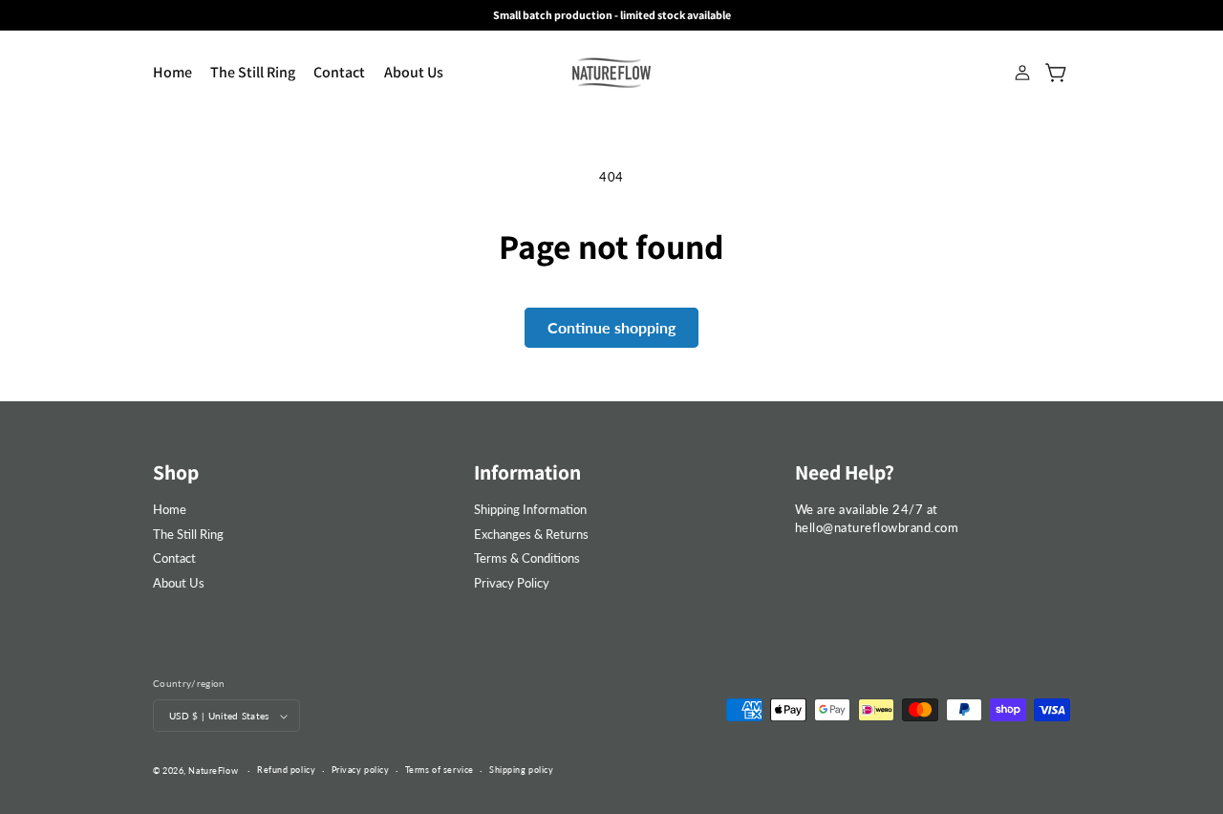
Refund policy (286, 769)
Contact (174, 558)
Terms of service (439, 769)
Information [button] (527, 472)
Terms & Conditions (527, 558)
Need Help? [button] (844, 472)
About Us (178, 582)
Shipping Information (530, 509)
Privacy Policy (511, 582)
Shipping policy (521, 769)
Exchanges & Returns (531, 534)
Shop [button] (176, 472)
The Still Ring (188, 534)
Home (169, 509)
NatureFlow (213, 770)
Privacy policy (361, 769)
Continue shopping (611, 327)
